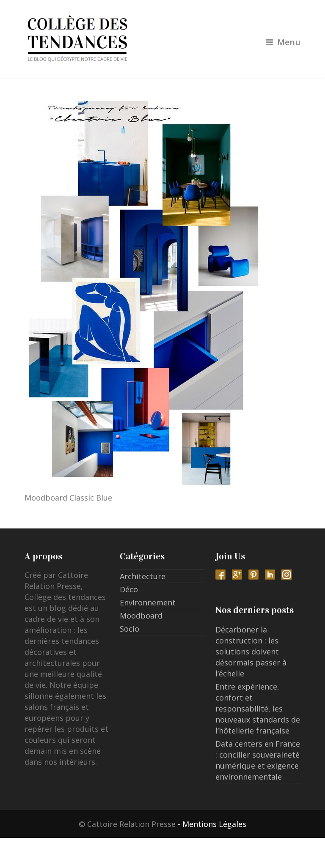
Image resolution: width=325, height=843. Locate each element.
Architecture (142, 576)
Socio (129, 629)
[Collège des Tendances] (163, 39)
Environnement (148, 602)
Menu (288, 42)
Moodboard (141, 615)
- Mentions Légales (212, 824)
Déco (129, 589)
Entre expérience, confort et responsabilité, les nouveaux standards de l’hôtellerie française (257, 709)
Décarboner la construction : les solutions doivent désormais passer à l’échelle (250, 651)
